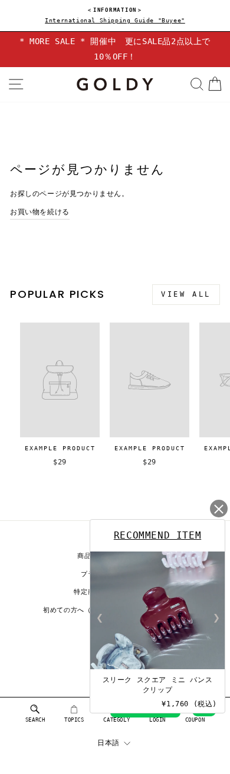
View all (186, 294)
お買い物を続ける (40, 212)
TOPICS (74, 720)
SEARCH (35, 720)
